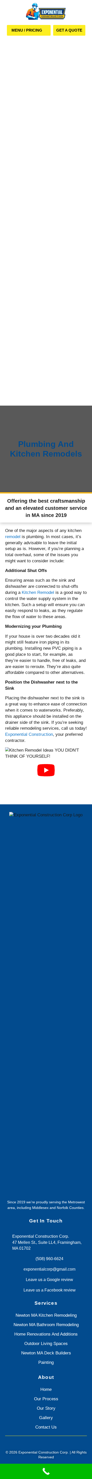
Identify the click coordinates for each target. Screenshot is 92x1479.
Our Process (46, 1398)
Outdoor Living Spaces (46, 1343)
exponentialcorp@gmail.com (49, 1269)
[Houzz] (53, 1443)
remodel (12, 536)
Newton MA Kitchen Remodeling (46, 1315)
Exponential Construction (29, 734)
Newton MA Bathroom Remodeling (46, 1324)
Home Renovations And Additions (46, 1334)
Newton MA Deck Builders (46, 1353)
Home (46, 1389)
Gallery (46, 1417)
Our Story (46, 1408)
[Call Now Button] (46, 1471)
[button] (29, 30)
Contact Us (46, 1427)
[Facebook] (39, 1443)
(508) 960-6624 (49, 1259)
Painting (46, 1362)
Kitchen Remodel (38, 592)
